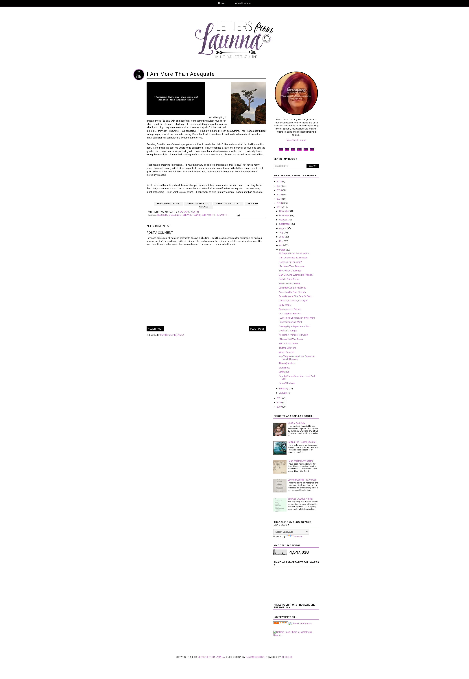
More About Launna (296, 140)
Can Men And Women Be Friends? (296, 275)
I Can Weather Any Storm (300, 461)
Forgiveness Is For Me (290, 309)
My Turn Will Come (288, 343)
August (283, 228)
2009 (279, 407)
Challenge (175, 215)
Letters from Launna (211, 657)
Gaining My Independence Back (295, 326)
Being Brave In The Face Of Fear (295, 296)
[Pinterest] (293, 150)
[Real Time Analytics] (280, 623)
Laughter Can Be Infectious (292, 287)
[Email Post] (238, 215)
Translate (297, 536)
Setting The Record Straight (301, 442)
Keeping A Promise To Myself (293, 335)
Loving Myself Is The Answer (302, 480)
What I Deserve (286, 352)
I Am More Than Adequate (291, 266)
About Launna (243, 3)
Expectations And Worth (290, 322)
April (281, 245)
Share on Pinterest (228, 204)
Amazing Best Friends (290, 313)
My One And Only (296, 423)
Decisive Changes (288, 330)
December (284, 211)
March (282, 250)
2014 (279, 199)
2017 (279, 186)
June (282, 237)
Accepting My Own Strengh (292, 292)
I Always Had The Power (291, 339)
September (285, 224)
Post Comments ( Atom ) (172, 335)
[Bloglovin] (312, 150)
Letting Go (284, 372)
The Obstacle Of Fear (289, 283)
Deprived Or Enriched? (290, 262)
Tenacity (222, 215)
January (283, 393)
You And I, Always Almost (300, 499)
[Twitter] (287, 150)
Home (221, 3)
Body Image (285, 305)
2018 (279, 181)
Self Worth (209, 215)
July (281, 232)
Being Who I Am (287, 383)
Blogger (287, 657)
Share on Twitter (198, 204)
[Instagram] (299, 150)
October (283, 219)
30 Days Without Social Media (294, 253)
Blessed (162, 215)
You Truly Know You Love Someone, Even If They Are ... (297, 357)
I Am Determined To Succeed (293, 257)
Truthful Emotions (287, 348)
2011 (279, 398)
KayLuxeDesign (255, 657)
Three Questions (287, 363)
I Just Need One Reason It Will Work (297, 318)
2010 (279, 402)
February (284, 388)
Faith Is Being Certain (289, 279)
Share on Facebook (168, 204)
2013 (279, 203)
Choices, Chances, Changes (293, 300)
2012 (279, 207)
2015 (279, 194)
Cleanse (188, 215)
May (281, 241)
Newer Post (155, 329)
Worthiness (284, 367)
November (284, 215)
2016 (279, 190)
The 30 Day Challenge (290, 270)
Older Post (257, 329)
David (197, 215)
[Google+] (306, 150)
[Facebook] (281, 150)
